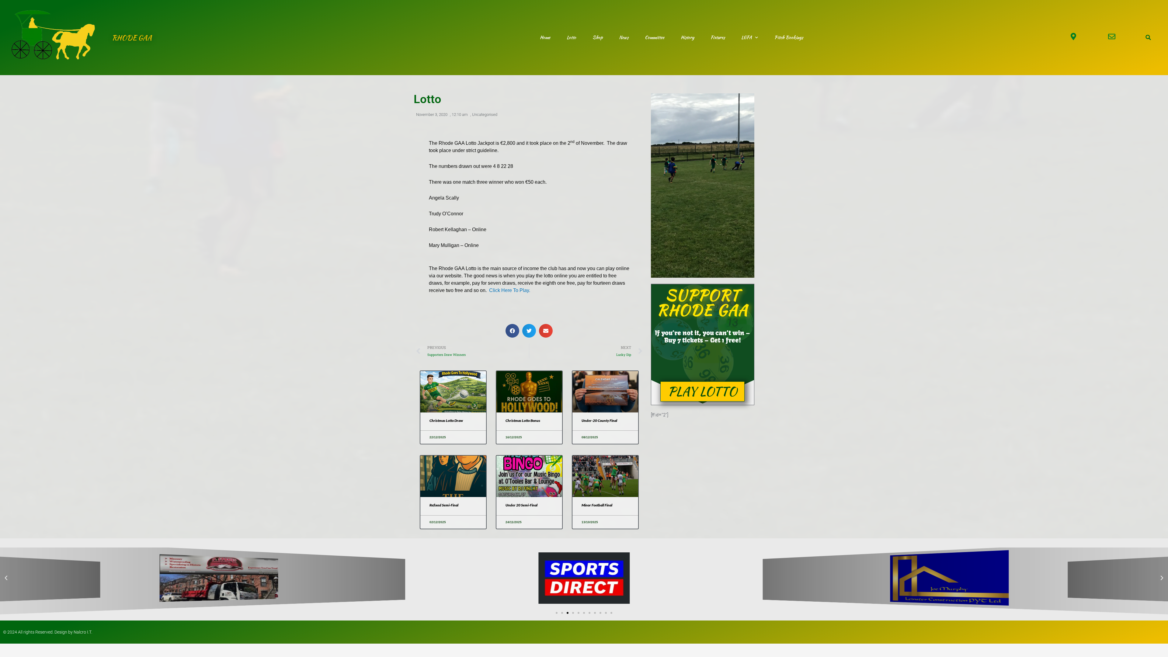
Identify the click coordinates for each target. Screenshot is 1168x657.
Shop (598, 37)
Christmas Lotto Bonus (523, 420)
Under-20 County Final (599, 420)
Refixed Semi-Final (443, 505)
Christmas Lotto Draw (446, 420)
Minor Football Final (597, 505)
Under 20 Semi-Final (521, 505)
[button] (1148, 37)
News (623, 37)
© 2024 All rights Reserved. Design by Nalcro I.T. (47, 632)
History (687, 37)
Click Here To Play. (509, 290)
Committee (654, 37)
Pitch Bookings (788, 37)
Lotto (571, 37)
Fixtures (718, 37)
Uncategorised (484, 114)
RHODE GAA (132, 38)
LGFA (746, 37)
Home (545, 37)
